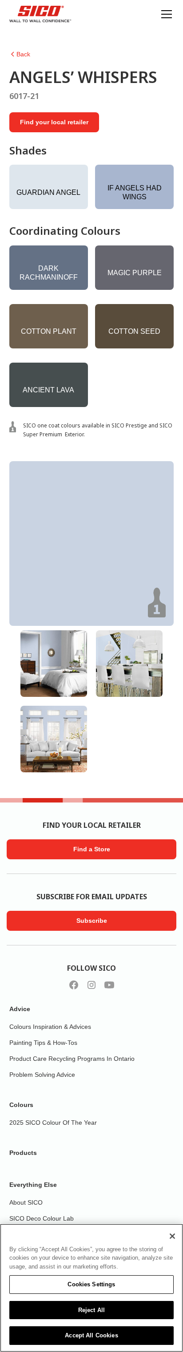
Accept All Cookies (91, 1335)
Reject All (91, 1310)
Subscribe (91, 920)
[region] (91, 1288)
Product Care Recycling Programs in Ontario (72, 1058)
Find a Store (91, 849)
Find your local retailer (54, 122)
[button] (165, 14)
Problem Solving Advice (42, 1074)
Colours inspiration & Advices (50, 1026)
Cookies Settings (91, 1284)
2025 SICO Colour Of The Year (53, 1122)
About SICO (26, 1202)
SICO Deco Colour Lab (41, 1218)
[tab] (54, 663)
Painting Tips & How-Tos (43, 1042)
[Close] (172, 1236)
